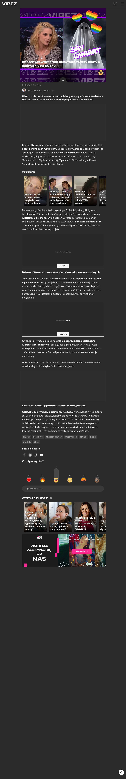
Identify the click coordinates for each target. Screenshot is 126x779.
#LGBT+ (83, 436)
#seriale (27, 442)
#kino (93, 436)
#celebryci (38, 436)
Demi (91, 419)
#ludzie (26, 436)
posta (68, 252)
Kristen (60, 278)
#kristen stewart (54, 436)
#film (36, 442)
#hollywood (71, 436)
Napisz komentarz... (34, 488)
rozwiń (62, 266)
